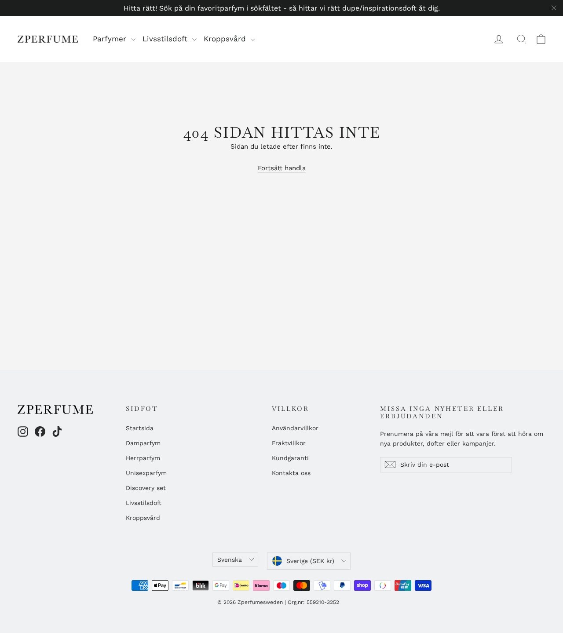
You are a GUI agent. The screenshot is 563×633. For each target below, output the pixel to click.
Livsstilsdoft (166, 38)
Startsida (140, 428)
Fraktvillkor (289, 442)
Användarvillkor (295, 428)
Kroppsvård (226, 38)
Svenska (229, 559)
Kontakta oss (291, 472)
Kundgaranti (290, 457)
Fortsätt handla (282, 168)
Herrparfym (143, 457)
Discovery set (146, 487)
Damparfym (143, 442)
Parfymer (111, 38)
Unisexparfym (146, 472)
